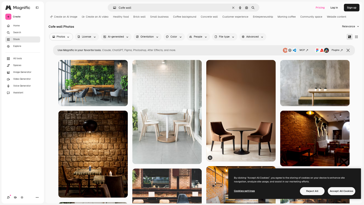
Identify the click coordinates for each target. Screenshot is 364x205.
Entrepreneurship (263, 16)
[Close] (348, 50)
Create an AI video (97, 16)
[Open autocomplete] (113, 7)
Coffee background (184, 16)
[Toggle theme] (22, 197)
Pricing (320, 7)
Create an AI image (65, 16)
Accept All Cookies (341, 191)
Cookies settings (244, 190)
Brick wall (139, 16)
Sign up (351, 7)
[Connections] (8, 197)
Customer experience (235, 16)
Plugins (335, 50)
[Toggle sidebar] (37, 8)
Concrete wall (209, 16)
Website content (336, 16)
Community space (311, 16)
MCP (302, 50)
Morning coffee (287, 16)
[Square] (356, 37)
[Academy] (15, 197)
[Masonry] (350, 37)
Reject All (312, 191)
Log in (334, 7)
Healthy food (121, 16)
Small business (159, 16)
